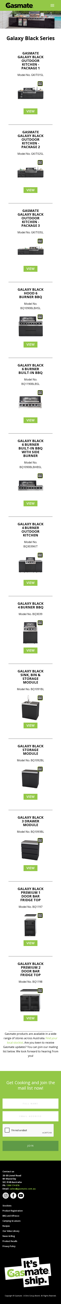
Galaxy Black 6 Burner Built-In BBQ (30, 369)
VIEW (30, 111)
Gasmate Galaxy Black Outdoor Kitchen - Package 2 (30, 139)
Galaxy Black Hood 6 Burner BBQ (30, 293)
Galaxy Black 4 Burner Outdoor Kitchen (30, 529)
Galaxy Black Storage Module (30, 750)
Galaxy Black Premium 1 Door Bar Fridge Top (30, 894)
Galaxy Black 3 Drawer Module (30, 821)
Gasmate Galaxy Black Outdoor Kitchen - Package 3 (30, 218)
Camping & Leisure (12, 1220)
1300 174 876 (12, 1185)
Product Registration (13, 1210)
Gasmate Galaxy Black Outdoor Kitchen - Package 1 (30, 60)
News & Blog (9, 1236)
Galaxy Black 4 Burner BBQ (30, 605)
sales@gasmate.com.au (23, 1188)
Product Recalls (10, 1241)
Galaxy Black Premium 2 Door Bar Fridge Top (30, 969)
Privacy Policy (9, 1246)
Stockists (7, 1205)
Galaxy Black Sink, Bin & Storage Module (30, 677)
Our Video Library (11, 1231)
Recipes (6, 1226)
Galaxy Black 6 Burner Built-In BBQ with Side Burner (30, 448)
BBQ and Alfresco (11, 1215)
